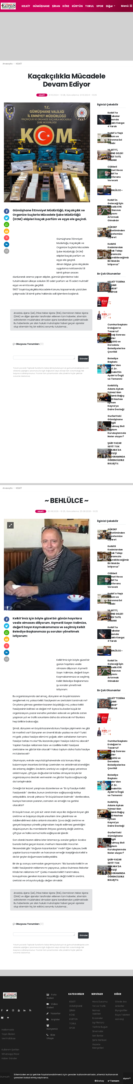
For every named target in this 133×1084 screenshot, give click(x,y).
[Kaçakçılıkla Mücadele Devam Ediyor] (47, 152)
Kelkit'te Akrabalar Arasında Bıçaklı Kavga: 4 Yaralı (116, 119)
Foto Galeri (52, 996)
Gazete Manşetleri (98, 1046)
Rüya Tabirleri (122, 1014)
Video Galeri (52, 1005)
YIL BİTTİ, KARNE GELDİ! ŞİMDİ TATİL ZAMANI (115, 155)
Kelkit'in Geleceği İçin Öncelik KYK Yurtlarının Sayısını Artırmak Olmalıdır (115, 210)
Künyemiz (52, 1028)
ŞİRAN (56, 6)
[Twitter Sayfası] (8, 1010)
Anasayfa (8, 63)
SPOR (99, 6)
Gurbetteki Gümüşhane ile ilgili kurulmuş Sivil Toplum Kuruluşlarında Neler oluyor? (117, 426)
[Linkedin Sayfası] (26, 1010)
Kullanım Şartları (10, 1049)
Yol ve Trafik (99, 1006)
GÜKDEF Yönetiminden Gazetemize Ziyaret (116, 232)
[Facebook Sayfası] (3, 1010)
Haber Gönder (9, 1058)
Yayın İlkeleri (8, 1034)
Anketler (119, 1006)
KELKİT (26, 6)
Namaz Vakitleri (96, 1012)
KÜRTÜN (77, 6)
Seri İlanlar (97, 1035)
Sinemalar (97, 1031)
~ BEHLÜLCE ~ (115, 190)
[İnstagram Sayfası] (14, 1010)
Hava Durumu (100, 1001)
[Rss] (31, 1010)
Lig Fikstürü (98, 1022)
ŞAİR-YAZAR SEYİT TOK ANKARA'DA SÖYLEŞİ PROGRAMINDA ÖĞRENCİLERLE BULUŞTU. (116, 453)
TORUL (89, 6)
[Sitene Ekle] (9, 1017)
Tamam (114, 1080)
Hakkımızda (8, 1029)
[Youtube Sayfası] (20, 1010)
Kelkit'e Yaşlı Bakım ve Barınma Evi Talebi (115, 138)
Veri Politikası (8, 1038)
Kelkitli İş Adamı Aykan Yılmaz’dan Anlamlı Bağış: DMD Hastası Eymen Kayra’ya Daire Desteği (116, 397)
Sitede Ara (120, 1001)
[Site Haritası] (3, 1017)
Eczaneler (97, 1018)
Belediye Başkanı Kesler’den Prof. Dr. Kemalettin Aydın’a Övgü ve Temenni (116, 368)
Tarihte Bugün (100, 1027)
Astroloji (119, 1019)
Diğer (109, 6)
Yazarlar (55, 1013)
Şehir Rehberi (99, 1040)
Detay (100, 1080)
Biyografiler (121, 1010)
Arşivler (55, 1019)
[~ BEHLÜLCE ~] (47, 564)
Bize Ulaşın (51, 1036)
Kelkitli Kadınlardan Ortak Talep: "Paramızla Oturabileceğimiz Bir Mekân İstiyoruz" (118, 254)
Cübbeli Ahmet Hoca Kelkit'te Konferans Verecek (115, 173)
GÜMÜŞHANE (41, 6)
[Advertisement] (66, 36)
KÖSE (65, 6)
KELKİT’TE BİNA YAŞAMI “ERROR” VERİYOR (116, 287)
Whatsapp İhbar (10, 1054)
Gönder (83, 358)
